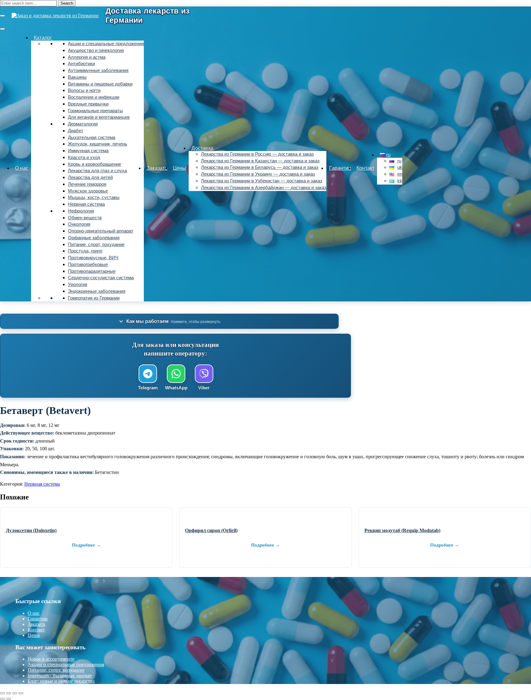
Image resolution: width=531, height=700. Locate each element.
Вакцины (77, 77)
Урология (77, 284)
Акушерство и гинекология (96, 50)
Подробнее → (86, 545)
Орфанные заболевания (94, 237)
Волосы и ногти (84, 90)
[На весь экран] (8, 693)
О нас (21, 168)
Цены (179, 168)
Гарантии (340, 168)
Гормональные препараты (95, 110)
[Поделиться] (14, 693)
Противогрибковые (88, 264)
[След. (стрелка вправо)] (8, 699)
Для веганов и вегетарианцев (99, 117)
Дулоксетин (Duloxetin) (31, 530)
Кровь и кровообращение (94, 164)
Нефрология (81, 211)
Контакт (365, 168)
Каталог (43, 37)
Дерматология (83, 123)
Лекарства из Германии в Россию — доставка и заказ (257, 154)
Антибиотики (81, 63)
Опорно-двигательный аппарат (100, 231)
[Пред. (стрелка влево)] (2, 699)
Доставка (202, 148)
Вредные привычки (88, 103)
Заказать (157, 168)
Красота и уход (84, 157)
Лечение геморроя (87, 184)
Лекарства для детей (90, 177)
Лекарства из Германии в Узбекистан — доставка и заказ (261, 180)
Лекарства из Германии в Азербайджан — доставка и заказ (263, 187)
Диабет (75, 130)
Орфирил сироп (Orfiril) (211, 530)
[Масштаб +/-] (2, 693)
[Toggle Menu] (2, 29)
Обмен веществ (85, 217)
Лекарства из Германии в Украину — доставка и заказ (258, 174)
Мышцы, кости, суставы (94, 197)
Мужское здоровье (88, 191)
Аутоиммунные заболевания (98, 70)
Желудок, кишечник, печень (97, 143)
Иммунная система (88, 150)
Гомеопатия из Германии (94, 298)
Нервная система (86, 204)
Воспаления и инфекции (93, 97)
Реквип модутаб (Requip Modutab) (402, 530)
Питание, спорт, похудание (96, 244)
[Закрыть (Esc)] (20, 693)
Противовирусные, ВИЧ (93, 257)
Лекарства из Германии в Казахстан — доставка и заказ (260, 160)
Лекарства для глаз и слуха (97, 170)
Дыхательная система (91, 137)
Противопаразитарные (92, 271)
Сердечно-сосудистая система (101, 277)
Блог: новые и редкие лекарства (61, 681)
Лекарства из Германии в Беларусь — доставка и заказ (259, 167)
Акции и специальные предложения (106, 43)
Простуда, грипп (85, 251)
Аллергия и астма (86, 57)
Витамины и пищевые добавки (100, 84)
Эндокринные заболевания (96, 291)
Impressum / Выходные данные (60, 675)
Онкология (79, 224)
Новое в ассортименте (51, 659)
